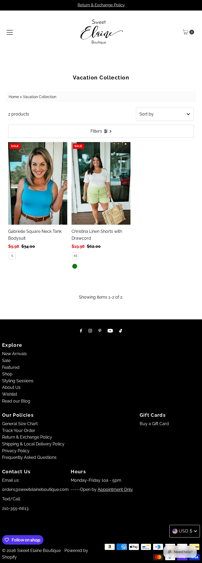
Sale (6, 360)
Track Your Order (18, 430)
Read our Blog (16, 401)
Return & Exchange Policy (101, 5)
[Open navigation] (10, 32)
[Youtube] (110, 330)
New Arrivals (14, 353)
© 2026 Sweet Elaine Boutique (31, 550)
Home (14, 96)
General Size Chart (20, 423)
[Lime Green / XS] (74, 266)
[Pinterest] (99, 330)
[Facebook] (81, 330)
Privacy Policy (15, 450)
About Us (11, 387)
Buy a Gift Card (154, 423)
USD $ (186, 531)
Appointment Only (115, 489)
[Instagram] (90, 330)
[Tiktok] (120, 330)
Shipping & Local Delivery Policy (33, 443)
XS (75, 256)
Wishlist (9, 394)
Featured (10, 367)
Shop (7, 373)
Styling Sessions (17, 380)
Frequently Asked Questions (29, 457)
